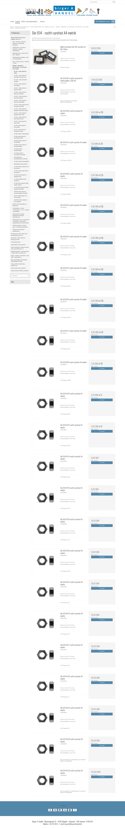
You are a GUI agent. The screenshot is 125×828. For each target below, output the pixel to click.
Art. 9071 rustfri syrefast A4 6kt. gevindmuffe (21, 171)
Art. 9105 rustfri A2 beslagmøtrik (21, 161)
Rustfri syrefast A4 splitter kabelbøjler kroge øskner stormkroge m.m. (18, 215)
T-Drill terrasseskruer (16, 242)
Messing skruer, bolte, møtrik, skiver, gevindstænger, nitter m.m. (19, 234)
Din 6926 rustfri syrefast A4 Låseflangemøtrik (20, 145)
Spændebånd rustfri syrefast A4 (18, 244)
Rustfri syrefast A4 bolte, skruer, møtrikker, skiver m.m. (18, 38)
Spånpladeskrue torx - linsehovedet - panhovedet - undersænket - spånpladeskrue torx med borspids (21, 221)
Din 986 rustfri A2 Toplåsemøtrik (21, 133)
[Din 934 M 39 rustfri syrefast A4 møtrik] (45, 781)
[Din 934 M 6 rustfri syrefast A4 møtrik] (45, 310)
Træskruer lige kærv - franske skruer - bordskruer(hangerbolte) (20, 226)
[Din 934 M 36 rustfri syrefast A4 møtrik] (45, 750)
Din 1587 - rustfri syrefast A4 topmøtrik (20, 80)
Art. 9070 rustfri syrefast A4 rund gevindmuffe (21, 167)
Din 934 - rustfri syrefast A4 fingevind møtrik (20, 88)
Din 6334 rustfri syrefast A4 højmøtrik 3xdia (20, 175)
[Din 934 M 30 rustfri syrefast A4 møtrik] (45, 687)
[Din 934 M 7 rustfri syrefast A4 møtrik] (45, 341)
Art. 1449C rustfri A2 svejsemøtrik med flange (19, 154)
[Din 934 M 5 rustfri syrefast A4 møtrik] (45, 279)
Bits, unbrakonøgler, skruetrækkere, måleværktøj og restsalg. (19, 260)
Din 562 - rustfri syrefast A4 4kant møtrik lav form (20, 118)
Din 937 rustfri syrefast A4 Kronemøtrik (20, 126)
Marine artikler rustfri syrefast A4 (18, 268)
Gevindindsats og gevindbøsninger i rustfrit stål (20, 158)
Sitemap (63, 805)
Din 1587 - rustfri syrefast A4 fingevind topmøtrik (20, 97)
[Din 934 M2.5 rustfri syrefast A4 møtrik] (45, 184)
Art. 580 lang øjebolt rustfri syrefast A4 (20, 180)
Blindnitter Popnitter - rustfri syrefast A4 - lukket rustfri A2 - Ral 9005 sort (20, 252)
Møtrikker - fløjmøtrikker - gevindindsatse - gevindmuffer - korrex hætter (20, 67)
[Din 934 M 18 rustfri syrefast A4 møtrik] (45, 530)
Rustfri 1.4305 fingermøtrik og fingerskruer (19, 205)
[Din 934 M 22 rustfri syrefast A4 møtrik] (45, 593)
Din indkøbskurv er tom (103, 21)
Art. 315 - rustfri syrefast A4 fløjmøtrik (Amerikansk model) (21, 109)
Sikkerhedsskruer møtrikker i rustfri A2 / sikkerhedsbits (20, 58)
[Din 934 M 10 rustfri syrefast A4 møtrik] (45, 404)
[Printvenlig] (114, 26)
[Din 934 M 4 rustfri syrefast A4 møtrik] (45, 247)
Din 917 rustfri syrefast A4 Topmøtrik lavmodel (20, 130)
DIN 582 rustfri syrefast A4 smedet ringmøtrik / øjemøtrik (20, 192)
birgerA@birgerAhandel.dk (73, 823)
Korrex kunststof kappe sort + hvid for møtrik (20, 196)
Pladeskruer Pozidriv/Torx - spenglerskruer (19, 230)
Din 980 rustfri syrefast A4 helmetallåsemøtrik (20, 137)
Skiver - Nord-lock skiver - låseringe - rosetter (21, 62)
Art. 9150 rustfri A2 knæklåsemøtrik (18, 149)
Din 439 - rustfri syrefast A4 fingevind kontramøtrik (20, 101)
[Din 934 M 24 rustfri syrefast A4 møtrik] (45, 624)
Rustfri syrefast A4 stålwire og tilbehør (19, 270)
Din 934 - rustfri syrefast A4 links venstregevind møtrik (21, 105)
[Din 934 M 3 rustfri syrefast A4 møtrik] (45, 216)
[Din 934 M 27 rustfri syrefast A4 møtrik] (45, 655)
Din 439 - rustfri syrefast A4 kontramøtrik (20, 84)
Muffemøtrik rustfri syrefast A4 (20, 164)
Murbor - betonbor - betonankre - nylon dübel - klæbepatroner (20, 256)
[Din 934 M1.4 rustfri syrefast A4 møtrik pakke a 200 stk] (45, 89)
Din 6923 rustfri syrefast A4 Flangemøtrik (20, 141)
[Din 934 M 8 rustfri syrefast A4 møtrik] (45, 373)
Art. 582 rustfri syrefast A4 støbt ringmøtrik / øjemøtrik (21, 188)
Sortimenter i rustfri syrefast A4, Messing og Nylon (18, 238)
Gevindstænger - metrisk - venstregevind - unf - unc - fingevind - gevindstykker (21, 210)
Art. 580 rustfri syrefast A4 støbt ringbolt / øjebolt (21, 184)
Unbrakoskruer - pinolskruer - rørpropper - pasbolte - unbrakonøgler (19, 49)
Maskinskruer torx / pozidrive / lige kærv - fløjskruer (20, 54)
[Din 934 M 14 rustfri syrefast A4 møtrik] (45, 467)
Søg (114, 1)
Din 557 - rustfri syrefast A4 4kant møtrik (20, 122)
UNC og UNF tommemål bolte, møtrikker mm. (18, 264)
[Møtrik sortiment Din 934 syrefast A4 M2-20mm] (45, 57)
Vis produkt (102, 53)
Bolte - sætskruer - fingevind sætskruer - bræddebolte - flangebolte (19, 43)
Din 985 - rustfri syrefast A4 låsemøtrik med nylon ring (20, 76)
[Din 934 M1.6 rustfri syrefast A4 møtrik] (45, 121)
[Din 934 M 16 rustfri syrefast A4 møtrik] (45, 498)
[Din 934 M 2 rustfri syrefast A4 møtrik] (45, 153)
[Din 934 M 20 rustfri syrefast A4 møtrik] (45, 561)
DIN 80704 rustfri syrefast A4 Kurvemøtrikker (20, 200)
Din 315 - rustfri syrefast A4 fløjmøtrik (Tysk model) (20, 113)
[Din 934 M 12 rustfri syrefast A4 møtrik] (45, 436)
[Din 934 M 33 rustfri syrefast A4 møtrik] (45, 718)
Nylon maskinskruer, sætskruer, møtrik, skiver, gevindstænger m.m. (20, 248)
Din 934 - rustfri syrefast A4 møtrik (20, 72)
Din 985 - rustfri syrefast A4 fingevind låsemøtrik (20, 93)
